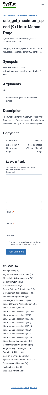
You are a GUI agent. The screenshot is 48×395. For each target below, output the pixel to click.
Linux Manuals (9, 15)
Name (10, 212)
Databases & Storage (12, 285)
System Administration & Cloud (17, 359)
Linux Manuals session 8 (14, 333)
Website (10, 235)
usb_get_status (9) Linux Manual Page (34, 146)
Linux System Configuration (15, 341)
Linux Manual (10, 39)
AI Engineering (9, 270)
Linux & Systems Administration (17, 304)
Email (10, 223)
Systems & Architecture (13, 363)
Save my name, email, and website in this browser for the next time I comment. (25, 243)
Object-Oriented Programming (16, 345)
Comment (11, 172)
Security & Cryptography (14, 356)
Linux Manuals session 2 (14, 315)
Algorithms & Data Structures (16, 274)
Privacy (33, 387)
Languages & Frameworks (15, 300)
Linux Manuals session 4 (14, 322)
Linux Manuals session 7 (14, 330)
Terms (26, 387)
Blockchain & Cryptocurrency (16, 278)
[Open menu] (42, 5)
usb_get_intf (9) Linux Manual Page (13, 146)
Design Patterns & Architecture (16, 289)
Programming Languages (14, 348)
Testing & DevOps (11, 367)
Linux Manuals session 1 (14, 311)
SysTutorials (17, 387)
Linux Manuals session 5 (14, 326)
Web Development (11, 371)
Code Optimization (11, 282)
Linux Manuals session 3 (14, 319)
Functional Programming (14, 296)
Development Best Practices (15, 293)
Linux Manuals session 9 (27, 15)
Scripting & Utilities (11, 352)
